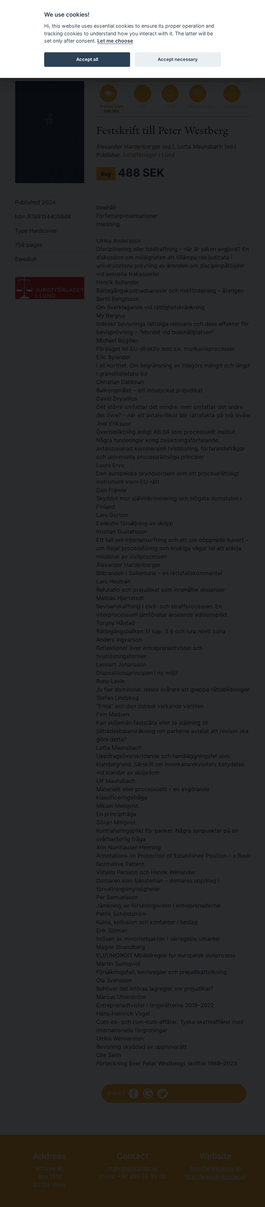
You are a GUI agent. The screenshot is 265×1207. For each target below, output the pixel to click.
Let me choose (115, 41)
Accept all (87, 59)
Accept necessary (178, 59)
